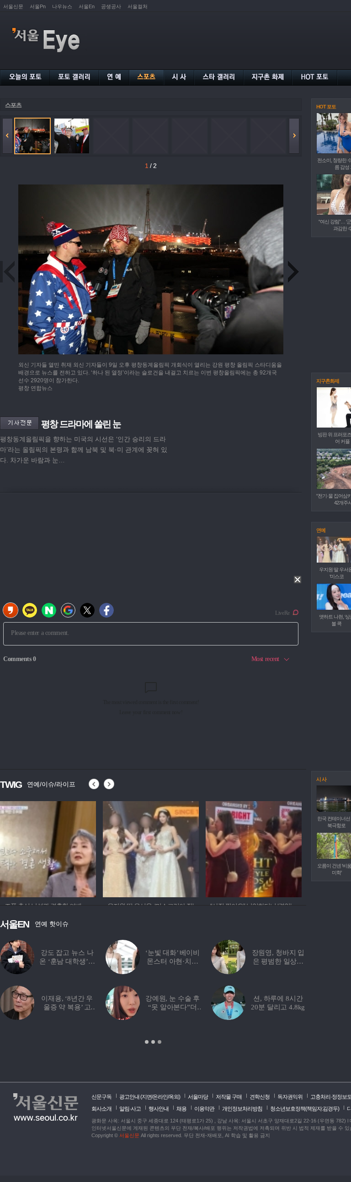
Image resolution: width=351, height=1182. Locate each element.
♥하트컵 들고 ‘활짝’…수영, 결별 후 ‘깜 (172, 1007)
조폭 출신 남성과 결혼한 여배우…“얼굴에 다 (67, 961)
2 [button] (153, 1042)
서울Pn (38, 6)
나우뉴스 (62, 6)
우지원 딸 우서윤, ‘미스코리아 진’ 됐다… (172, 961)
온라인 (160, 1097)
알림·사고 (130, 1109)
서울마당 (198, 1097)
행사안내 (159, 1109)
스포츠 (13, 105)
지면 (147, 1097)
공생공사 (111, 6)
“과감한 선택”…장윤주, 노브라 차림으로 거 (278, 961)
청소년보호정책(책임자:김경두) (304, 1109)
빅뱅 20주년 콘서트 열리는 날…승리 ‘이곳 (67, 1007)
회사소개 (101, 1109)
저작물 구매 (229, 1097)
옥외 (174, 1097)
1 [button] (147, 1042)
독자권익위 (290, 1097)
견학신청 (260, 1097)
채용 (181, 1109)
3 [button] (159, 1042)
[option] (48, 848)
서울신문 (13, 6)
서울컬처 (138, 6)
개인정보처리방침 (242, 1109)
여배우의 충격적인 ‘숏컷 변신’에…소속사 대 (278, 1007)
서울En (87, 6)
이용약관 (204, 1109)
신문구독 (101, 1097)
